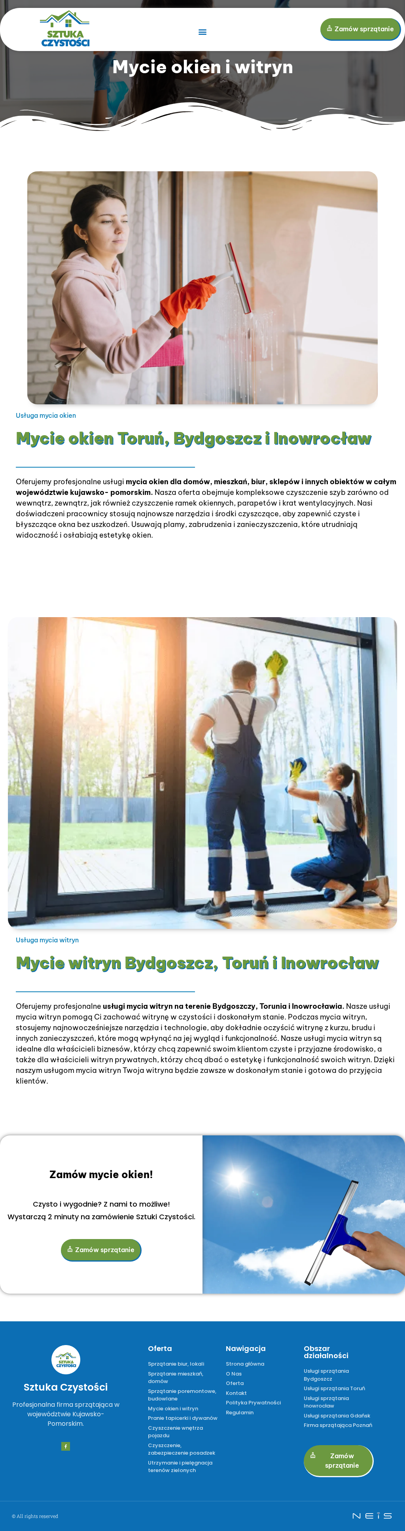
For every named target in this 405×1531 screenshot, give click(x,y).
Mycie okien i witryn (202, 66)
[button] (202, 31)
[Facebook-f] (65, 1446)
